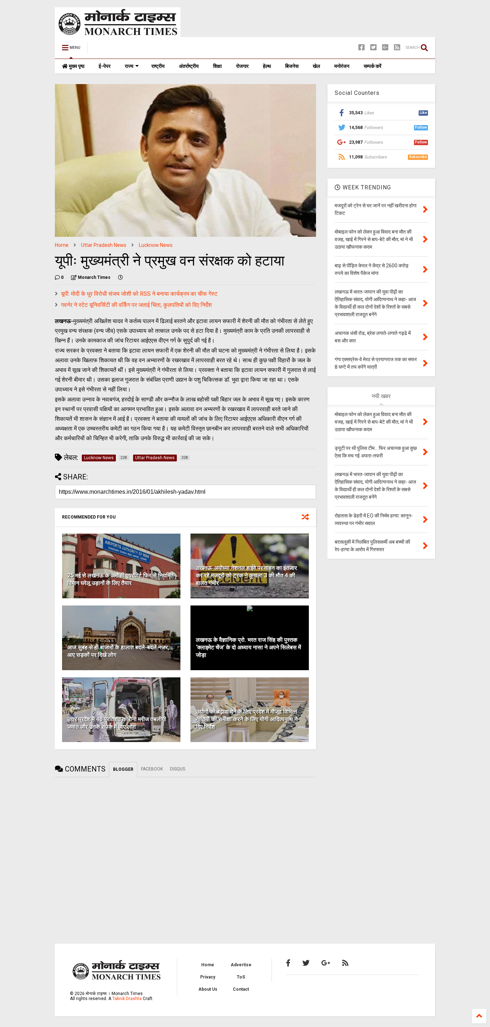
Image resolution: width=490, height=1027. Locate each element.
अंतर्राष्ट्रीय (189, 66)
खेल (316, 66)
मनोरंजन (341, 66)
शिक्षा (217, 66)
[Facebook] (361, 47)
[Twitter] (373, 47)
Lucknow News (156, 245)
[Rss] (397, 47)
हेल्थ (267, 66)
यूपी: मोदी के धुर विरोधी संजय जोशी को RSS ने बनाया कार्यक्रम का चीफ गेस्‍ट (139, 293)
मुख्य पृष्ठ (76, 66)
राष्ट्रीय (158, 66)
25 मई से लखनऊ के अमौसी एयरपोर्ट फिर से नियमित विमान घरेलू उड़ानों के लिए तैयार (120, 579)
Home (62, 245)
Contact (241, 989)
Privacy (207, 977)
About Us (207, 989)
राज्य (129, 66)
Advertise (241, 964)
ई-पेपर (104, 66)
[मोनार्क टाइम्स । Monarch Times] (130, 50)
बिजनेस (291, 66)
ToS (241, 977)
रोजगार (242, 66)
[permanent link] (120, 277)
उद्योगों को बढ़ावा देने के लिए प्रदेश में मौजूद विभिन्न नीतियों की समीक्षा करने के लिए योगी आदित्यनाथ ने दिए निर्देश (247, 719)
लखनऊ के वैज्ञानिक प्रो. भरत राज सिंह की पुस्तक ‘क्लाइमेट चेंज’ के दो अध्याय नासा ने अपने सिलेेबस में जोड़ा (248, 647)
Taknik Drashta (127, 998)
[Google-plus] (385, 47)
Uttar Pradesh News (103, 245)
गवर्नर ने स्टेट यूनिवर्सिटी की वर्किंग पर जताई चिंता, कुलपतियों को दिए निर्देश (136, 304)
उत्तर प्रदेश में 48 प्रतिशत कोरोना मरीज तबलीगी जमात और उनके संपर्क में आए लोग (116, 723)
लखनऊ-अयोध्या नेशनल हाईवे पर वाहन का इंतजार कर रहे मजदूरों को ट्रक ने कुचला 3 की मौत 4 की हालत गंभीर (246, 575)
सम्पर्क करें (372, 66)
